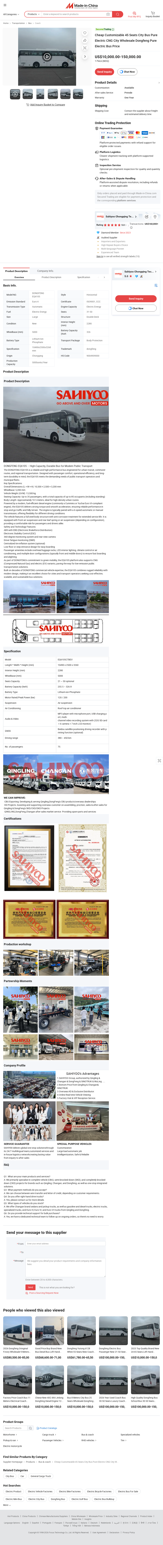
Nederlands (106, 1522)
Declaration (114, 1532)
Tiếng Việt (76, 1525)
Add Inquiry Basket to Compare (47, 104)
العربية (116, 1522)
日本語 (135, 1522)
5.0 (126, 276)
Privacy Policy (129, 1532)
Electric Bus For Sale (128, 1491)
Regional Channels (129, 1516)
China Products (29, 1516)
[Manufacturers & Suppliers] (82, 5)
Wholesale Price (96, 1516)
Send (30, 1287)
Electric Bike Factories (70, 1491)
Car (22, 1476)
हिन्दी (142, 1522)
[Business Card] (156, 285)
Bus (30, 23)
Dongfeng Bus (58, 1499)
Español (35, 1522)
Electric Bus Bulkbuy (104, 1499)
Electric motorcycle (12, 1446)
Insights (88, 1519)
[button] (98, 277)
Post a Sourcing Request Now (42, 1292)
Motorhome (9, 1434)
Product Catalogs (48, 1428)
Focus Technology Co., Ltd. (60, 1532)
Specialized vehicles (130, 1434)
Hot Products (13, 1516)
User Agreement (99, 1532)
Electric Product (13, 1491)
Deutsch (94, 1522)
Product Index (146, 1516)
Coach (38, 23)
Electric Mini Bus (14, 1499)
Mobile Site (76, 1519)
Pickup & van (9, 1440)
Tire (122, 1440)
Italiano (84, 1522)
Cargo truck (48, 1434)
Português (46, 1522)
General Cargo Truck (41, 1476)
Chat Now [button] (129, 71)
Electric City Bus (36, 1499)
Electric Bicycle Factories (99, 1491)
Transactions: (144, 225)
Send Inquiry (104, 71)
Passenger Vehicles (51, 1440)
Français (58, 1522)
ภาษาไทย (152, 1522)
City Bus (10, 1476)
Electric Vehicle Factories (40, 1491)
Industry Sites (111, 1516)
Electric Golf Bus (80, 1499)
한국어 (125, 1522)
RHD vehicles (88, 1440)
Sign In (99, 256)
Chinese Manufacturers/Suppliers (53, 1516)
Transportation (18, 23)
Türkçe (66, 1525)
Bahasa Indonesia (92, 1525)
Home (5, 23)
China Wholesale (78, 1516)
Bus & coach (88, 1434)
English (25, 1522)
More (6, 1504)
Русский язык (71, 1522)
